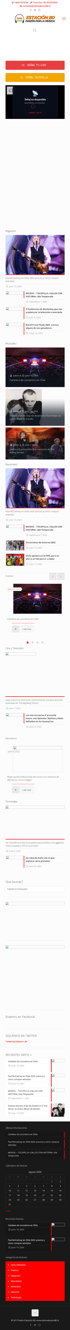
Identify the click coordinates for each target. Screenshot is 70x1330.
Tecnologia (16, 1297)
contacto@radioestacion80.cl (37, 6)
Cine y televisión (18, 1265)
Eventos (14, 1270)
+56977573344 (21, 2)
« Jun (8, 1211)
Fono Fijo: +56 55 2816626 (45, 2)
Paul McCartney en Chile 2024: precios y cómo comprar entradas (33, 1143)
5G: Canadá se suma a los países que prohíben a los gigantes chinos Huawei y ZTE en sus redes (35, 844)
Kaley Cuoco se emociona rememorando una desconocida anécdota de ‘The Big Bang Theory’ (34, 701)
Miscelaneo (16, 1281)
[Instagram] (39, 10)
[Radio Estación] (35, 18)
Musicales (16, 1286)
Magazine (15, 1275)
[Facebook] (31, 10)
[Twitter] (35, 10)
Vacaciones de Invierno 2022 (40, 542)
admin (16, 375)
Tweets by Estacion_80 (16, 1041)
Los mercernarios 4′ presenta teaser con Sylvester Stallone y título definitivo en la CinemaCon (44, 718)
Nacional (15, 1292)
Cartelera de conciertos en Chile (27, 380)
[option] (35, 607)
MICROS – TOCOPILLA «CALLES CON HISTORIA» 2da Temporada (32, 1154)
